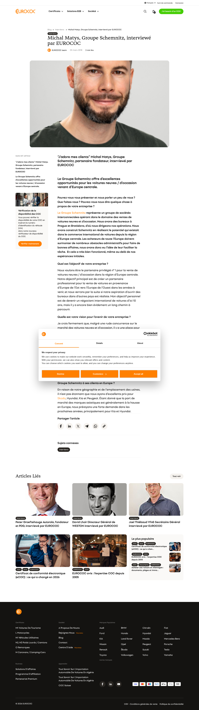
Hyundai (147, 633)
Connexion (179, 3)
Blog (50, 29)
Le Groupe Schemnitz (72, 212)
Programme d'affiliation (28, 674)
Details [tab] (99, 343)
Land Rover (127, 639)
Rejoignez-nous (66, 633)
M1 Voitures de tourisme (28, 628)
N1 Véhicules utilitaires (27, 638)
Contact (63, 642)
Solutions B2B (74, 11)
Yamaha (168, 655)
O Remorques (23, 647)
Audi (102, 628)
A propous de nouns (69, 628)
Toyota (103, 655)
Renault (103, 649)
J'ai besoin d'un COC (171, 11)
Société (92, 11)
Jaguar (167, 633)
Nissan (103, 644)
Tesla (166, 649)
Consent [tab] (59, 343)
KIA (101, 639)
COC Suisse (65, 685)
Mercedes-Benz (172, 639)
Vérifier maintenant (30, 244)
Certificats (54, 11)
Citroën (146, 628)
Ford (102, 633)
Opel (123, 644)
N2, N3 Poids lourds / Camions (31, 642)
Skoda (62, 398)
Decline (60, 374)
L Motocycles (22, 633)
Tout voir (177, 476)
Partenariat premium (26, 679)
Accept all (138, 374)
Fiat (166, 628)
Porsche (168, 644)
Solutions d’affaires (26, 669)
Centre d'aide (66, 647)
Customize (98, 374)
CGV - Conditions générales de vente (140, 704)
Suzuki (146, 649)
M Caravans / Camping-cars (30, 652)
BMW (124, 628)
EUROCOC (66, 165)
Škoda (124, 649)
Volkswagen (127, 655)
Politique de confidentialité (171, 704)
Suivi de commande (165, 3)
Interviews (59, 29)
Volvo (145, 655)
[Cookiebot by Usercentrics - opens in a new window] (145, 334)
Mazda (146, 639)
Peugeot (147, 644)
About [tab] (140, 343)
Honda (124, 633)
